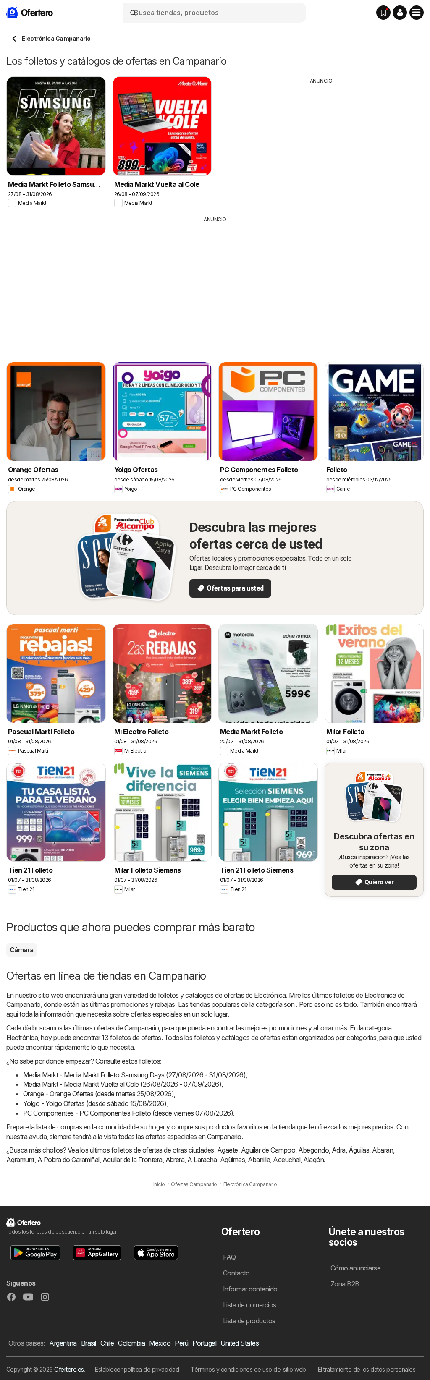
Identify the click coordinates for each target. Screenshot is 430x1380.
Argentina (62, 1343)
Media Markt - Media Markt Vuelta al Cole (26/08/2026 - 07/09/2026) (122, 1084)
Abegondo (313, 1150)
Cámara (22, 950)
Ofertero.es (69, 1369)
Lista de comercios (249, 1305)
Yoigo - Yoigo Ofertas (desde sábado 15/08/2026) (94, 1103)
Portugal (204, 1343)
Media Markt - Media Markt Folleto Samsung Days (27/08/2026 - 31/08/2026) (134, 1075)
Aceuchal (286, 1159)
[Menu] (416, 12)
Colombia (131, 1343)
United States (239, 1343)
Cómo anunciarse (355, 1268)
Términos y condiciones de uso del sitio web (248, 1369)
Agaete (227, 1150)
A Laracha (202, 1159)
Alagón (313, 1159)
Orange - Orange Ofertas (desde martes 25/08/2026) (98, 1094)
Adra (339, 1150)
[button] (400, 12)
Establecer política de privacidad (137, 1369)
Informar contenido (250, 1289)
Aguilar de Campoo (268, 1150)
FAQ (229, 1257)
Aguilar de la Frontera (132, 1159)
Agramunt (20, 1159)
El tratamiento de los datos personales (367, 1369)
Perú (181, 1343)
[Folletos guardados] (383, 12)
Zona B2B (344, 1284)
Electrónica (270, 995)
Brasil (88, 1343)
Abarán (382, 1150)
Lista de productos (249, 1321)
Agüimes (232, 1159)
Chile (107, 1343)
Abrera (175, 1159)
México (159, 1343)
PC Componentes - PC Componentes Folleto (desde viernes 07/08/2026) (128, 1113)
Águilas (359, 1150)
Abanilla (259, 1159)
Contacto (236, 1273)
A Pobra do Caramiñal (68, 1159)
